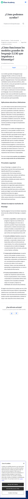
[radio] (11, 313)
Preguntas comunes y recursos (9, 42)
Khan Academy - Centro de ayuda (10, 40)
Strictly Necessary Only (12, 488)
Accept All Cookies (13, 484)
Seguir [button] (14, 67)
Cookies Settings (13, 493)
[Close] (24, 463)
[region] (13, 479)
